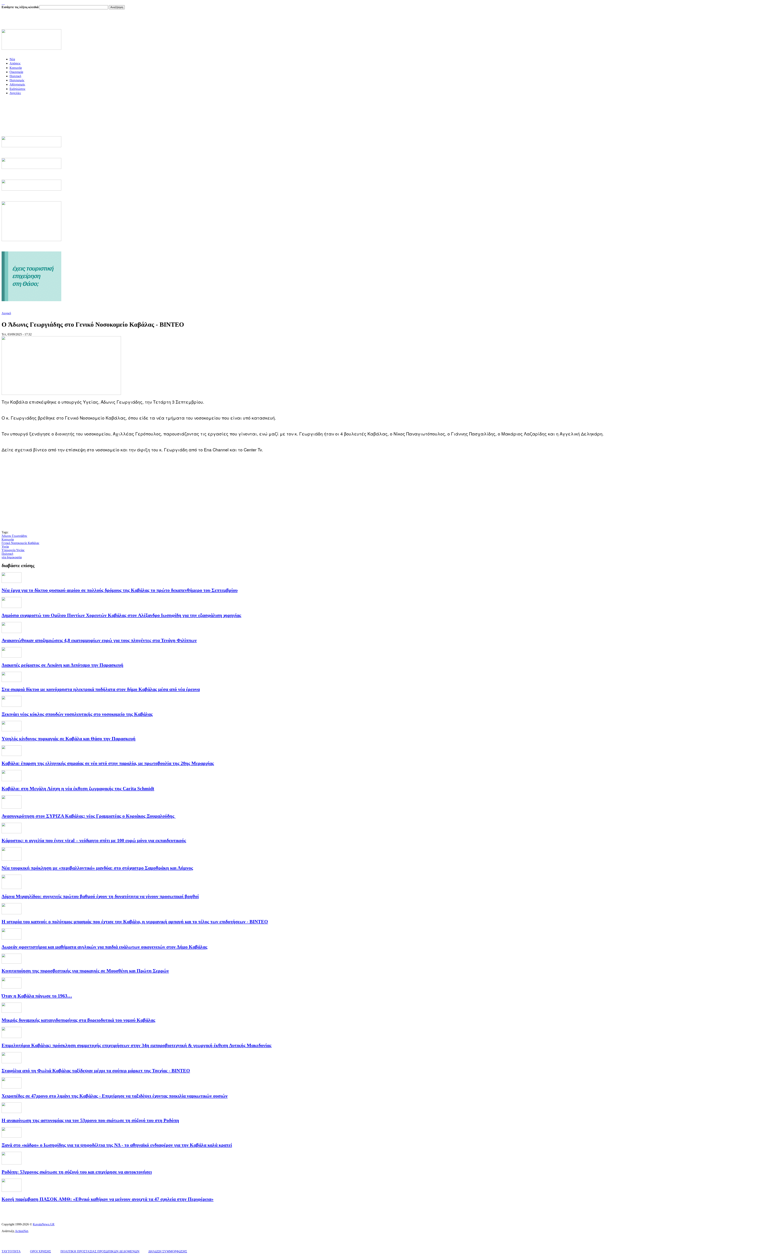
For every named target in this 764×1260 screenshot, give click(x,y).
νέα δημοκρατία (12, 557)
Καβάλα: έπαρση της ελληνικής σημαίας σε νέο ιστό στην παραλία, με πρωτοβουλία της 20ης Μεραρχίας (108, 763)
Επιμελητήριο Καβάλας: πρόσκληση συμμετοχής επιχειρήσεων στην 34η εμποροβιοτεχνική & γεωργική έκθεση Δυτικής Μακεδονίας (136, 1045)
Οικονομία (16, 72)
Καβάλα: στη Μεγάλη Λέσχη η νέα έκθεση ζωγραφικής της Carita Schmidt (78, 788)
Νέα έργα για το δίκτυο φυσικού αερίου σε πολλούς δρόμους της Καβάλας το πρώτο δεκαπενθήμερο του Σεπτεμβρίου (120, 590)
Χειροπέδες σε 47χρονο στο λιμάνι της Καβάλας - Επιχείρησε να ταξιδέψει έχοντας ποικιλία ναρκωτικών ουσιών (115, 1095)
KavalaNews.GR (44, 1224)
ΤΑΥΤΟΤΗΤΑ (11, 1251)
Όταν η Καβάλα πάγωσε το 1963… (37, 995)
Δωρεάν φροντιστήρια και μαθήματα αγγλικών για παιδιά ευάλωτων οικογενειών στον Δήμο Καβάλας (104, 946)
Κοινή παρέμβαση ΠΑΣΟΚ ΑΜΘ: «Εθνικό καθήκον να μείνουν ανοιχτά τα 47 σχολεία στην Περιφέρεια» (107, 1199)
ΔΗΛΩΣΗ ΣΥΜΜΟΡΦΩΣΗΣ (167, 1251)
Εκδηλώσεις (17, 89)
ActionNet (21, 1231)
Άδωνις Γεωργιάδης (14, 535)
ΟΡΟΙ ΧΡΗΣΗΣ (40, 1251)
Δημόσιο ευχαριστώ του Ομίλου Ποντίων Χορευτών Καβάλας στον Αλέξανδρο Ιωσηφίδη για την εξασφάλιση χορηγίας (121, 615)
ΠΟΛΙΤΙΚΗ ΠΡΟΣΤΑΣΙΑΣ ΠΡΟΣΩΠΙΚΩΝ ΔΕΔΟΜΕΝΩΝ (99, 1251)
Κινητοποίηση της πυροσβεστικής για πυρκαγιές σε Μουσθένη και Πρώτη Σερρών (85, 970)
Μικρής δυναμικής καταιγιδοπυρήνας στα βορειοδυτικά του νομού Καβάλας (78, 1020)
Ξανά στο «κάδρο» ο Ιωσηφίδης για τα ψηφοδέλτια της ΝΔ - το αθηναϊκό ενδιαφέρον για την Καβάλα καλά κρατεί (117, 1145)
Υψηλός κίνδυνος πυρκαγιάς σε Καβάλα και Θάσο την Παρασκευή (68, 738)
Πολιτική (15, 76)
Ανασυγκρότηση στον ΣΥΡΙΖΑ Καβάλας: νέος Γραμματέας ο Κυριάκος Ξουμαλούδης (88, 816)
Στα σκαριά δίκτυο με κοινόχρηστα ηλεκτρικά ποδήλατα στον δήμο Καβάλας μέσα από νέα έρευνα (101, 689)
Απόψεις (15, 63)
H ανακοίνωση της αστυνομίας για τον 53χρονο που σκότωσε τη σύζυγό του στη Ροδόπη (90, 1120)
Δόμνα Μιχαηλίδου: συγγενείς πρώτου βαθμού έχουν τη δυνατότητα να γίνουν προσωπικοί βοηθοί (100, 896)
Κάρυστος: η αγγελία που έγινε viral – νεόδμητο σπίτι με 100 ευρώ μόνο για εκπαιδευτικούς (94, 840)
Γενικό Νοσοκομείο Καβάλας (20, 543)
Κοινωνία (16, 67)
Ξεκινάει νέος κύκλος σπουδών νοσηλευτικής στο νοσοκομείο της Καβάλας (77, 714)
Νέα (12, 59)
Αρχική (6, 313)
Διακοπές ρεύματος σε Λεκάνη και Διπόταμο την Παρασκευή (62, 665)
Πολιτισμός (17, 80)
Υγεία (5, 546)
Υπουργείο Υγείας (13, 550)
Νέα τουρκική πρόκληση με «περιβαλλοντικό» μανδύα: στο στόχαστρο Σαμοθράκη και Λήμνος (97, 868)
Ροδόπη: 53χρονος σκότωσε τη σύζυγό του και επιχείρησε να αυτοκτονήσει (77, 1171)
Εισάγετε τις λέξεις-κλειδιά (20, 7)
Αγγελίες (15, 93)
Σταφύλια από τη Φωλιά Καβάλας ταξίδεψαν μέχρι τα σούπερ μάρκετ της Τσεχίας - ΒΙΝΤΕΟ (96, 1070)
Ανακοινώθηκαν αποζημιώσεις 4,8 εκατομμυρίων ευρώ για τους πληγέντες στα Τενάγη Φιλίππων (99, 640)
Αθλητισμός (17, 84)
